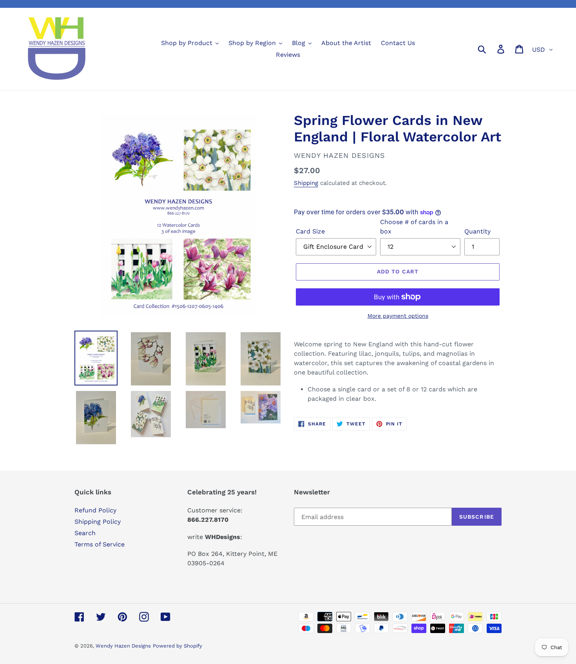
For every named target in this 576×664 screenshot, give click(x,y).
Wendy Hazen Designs (123, 646)
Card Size (310, 231)
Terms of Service (99, 544)
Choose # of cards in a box (414, 226)
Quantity (477, 231)
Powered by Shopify (177, 646)
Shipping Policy (97, 521)
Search (85, 533)
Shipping (306, 182)
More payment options (398, 316)
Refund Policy (95, 510)
